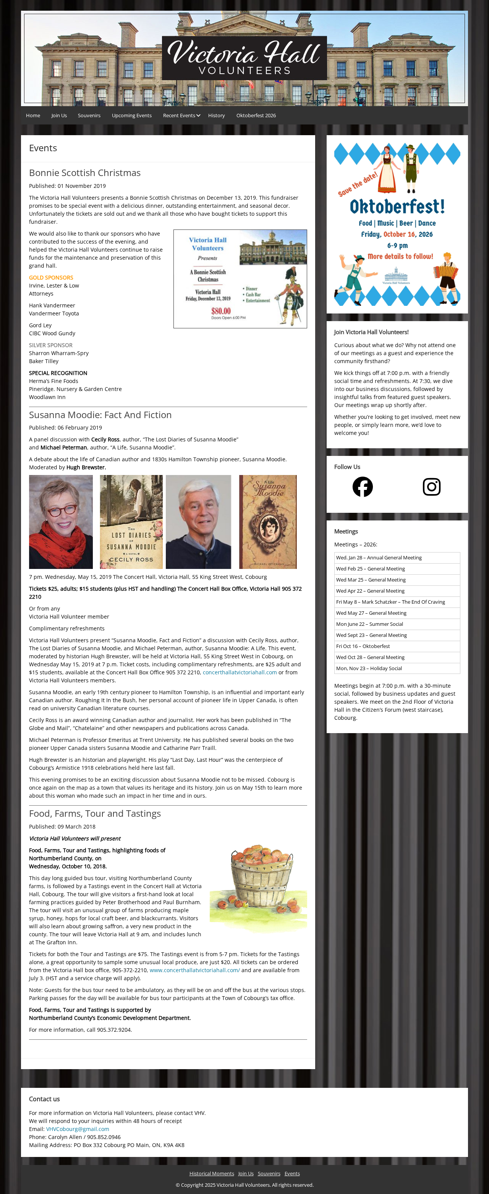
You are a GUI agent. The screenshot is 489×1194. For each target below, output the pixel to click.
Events (292, 1173)
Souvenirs (89, 115)
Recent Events (179, 115)
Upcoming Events (132, 115)
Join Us (59, 115)
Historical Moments (211, 1173)
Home (33, 115)
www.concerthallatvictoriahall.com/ (195, 970)
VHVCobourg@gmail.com (77, 1129)
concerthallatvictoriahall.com (240, 672)
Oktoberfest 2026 (256, 115)
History (216, 115)
